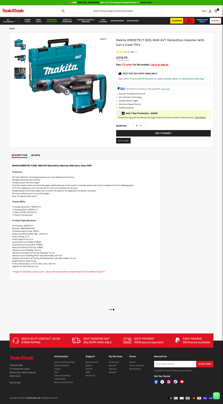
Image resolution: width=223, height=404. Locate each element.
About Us (113, 365)
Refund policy (135, 369)
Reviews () (126, 52)
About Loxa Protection (63, 382)
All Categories (8, 21)
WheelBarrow (117, 21)
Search (132, 362)
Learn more (165, 89)
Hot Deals (189, 21)
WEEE (88, 372)
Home (12, 29)
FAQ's (56, 372)
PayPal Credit (60, 379)
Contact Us (90, 376)
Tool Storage (103, 21)
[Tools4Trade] (13, 11)
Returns (89, 369)
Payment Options (61, 365)
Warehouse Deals (202, 21)
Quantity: (121, 126)
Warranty (113, 369)
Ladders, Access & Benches (86, 21)
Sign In (204, 11)
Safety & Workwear (67, 21)
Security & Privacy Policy (64, 362)
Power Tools (27, 21)
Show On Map (15, 382)
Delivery (89, 365)
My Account (114, 362)
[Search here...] (63, 11)
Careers (57, 369)
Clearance (177, 21)
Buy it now (123, 141)
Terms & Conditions (62, 376)
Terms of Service (136, 365)
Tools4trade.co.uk (33, 398)
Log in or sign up (159, 64)
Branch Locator (92, 362)
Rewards (215, 21)
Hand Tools (38, 21)
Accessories (133, 21)
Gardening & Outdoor (51, 21)
